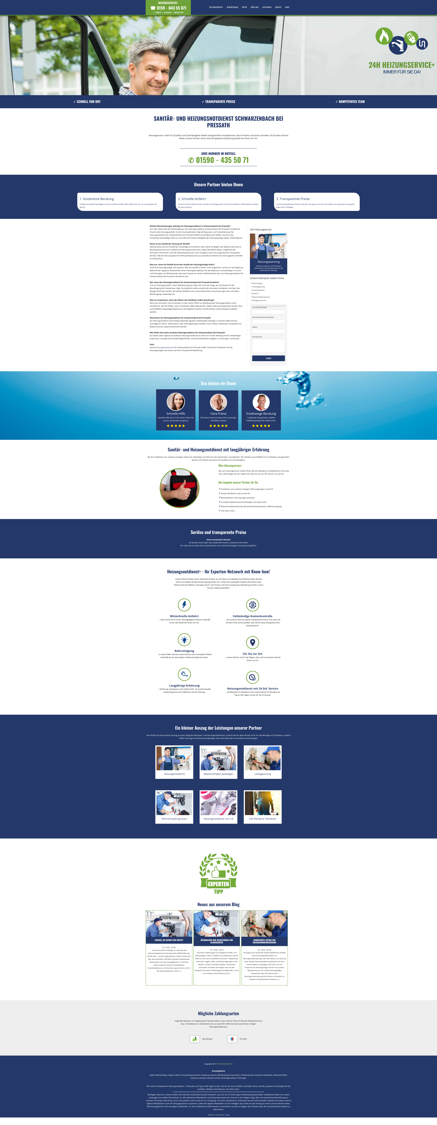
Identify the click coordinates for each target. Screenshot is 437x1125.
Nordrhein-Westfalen (264, 1075)
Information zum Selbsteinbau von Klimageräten (217, 941)
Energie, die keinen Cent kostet (169, 940)
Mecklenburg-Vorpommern (228, 1075)
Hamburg (205, 1075)
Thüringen (242, 1078)
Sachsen (202, 1078)
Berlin (177, 1075)
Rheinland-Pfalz (280, 1075)
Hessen (213, 1075)
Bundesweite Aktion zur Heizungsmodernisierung (264, 941)
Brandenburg (187, 1075)
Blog (227, 1115)
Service (278, 7)
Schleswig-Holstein (229, 1078)
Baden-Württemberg (159, 1075)
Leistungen (267, 7)
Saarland (194, 1078)
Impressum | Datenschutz (216, 1115)
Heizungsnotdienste (164, 347)
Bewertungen (232, 7)
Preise (244, 7)
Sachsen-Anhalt (213, 1078)
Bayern (172, 1075)
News (287, 7)
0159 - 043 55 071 (168, 8)
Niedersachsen (247, 1075)
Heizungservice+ (216, 7)
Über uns (255, 7)
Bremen (197, 1075)
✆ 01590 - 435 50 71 (218, 159)
